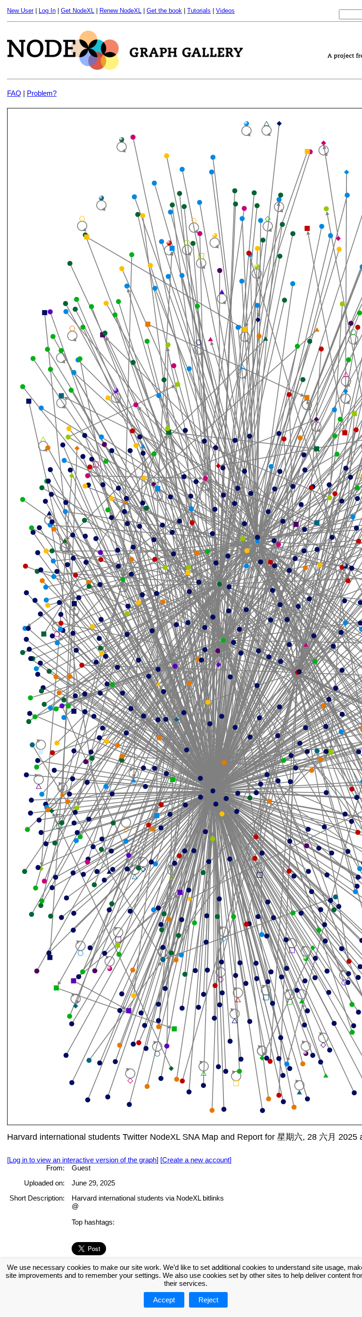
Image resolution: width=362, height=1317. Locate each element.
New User (20, 10)
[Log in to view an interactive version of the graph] (82, 1160)
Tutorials (199, 10)
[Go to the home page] (125, 67)
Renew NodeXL (120, 10)
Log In (47, 10)
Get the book (164, 10)
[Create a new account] (195, 1160)
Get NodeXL (77, 10)
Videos (225, 10)
